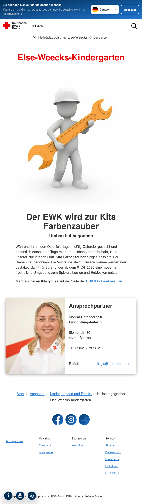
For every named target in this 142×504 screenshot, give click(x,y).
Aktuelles (77, 445)
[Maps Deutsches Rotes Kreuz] (84, 419)
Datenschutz (113, 452)
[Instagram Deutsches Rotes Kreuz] (71, 419)
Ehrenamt (45, 445)
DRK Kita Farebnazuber (104, 280)
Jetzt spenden (14, 441)
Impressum (112, 459)
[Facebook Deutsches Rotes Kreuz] (57, 419)
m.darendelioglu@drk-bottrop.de (105, 363)
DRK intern (112, 473)
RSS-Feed (111, 466)
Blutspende (46, 452)
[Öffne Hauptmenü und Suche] (135, 26)
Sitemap (110, 445)
